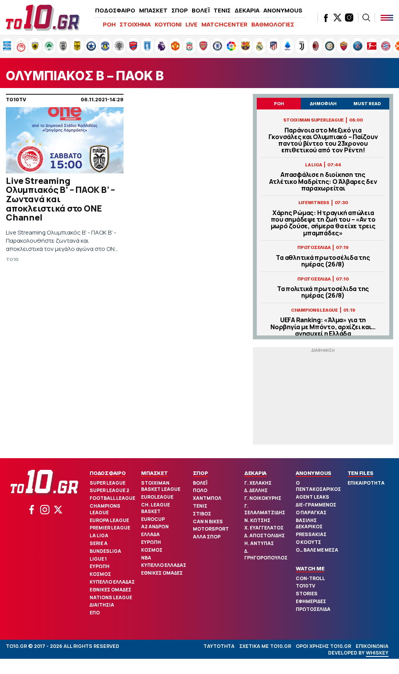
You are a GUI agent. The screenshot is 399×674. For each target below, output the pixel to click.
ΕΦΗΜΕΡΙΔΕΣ (311, 601)
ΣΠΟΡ (179, 10)
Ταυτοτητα (219, 646)
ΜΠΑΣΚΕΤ (153, 10)
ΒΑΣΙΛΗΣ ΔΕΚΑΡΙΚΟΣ (309, 523)
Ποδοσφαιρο (108, 473)
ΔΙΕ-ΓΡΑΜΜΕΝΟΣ (316, 504)
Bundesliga (105, 551)
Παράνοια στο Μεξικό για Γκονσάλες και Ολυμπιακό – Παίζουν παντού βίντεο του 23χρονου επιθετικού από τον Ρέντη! (323, 140)
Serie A (99, 543)
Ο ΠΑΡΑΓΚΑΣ (311, 512)
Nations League (111, 597)
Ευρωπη (99, 566)
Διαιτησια (102, 605)
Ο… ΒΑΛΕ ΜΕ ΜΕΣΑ (317, 550)
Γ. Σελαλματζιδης (264, 509)
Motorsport (211, 529)
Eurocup (153, 519)
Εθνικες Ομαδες (110, 589)
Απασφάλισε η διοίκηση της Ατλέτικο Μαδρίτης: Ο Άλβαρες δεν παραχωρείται (323, 181)
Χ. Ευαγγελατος (264, 527)
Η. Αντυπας (259, 543)
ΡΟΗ (109, 24)
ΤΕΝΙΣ (222, 10)
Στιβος (202, 513)
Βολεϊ (200, 483)
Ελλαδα (150, 534)
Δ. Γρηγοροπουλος (266, 554)
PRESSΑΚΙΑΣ (311, 534)
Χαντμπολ (207, 498)
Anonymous (313, 473)
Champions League (105, 509)
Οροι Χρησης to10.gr (323, 646)
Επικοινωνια (372, 646)
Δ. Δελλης (256, 490)
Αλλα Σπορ (207, 536)
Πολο (200, 490)
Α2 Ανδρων (155, 526)
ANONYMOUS (282, 10)
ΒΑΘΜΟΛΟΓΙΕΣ (272, 24)
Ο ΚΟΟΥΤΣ (308, 542)
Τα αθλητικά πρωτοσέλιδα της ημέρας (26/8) (323, 261)
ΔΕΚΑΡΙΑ (247, 10)
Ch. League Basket (155, 508)
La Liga (99, 535)
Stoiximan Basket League (160, 486)
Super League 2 (109, 490)
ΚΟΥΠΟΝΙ (168, 24)
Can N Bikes (208, 521)
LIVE (191, 24)
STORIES (307, 593)
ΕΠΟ (95, 612)
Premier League (110, 527)
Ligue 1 (98, 559)
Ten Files (360, 473)
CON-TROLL (310, 578)
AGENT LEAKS (312, 497)
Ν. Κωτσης (257, 520)
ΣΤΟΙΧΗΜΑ (135, 24)
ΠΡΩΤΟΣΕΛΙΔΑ (313, 609)
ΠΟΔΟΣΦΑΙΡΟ (115, 10)
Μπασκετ (154, 473)
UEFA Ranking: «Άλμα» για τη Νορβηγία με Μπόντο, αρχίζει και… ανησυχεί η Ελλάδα (323, 327)
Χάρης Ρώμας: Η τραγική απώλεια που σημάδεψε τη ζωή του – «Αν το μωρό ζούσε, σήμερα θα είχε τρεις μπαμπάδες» (323, 223)
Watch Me (310, 568)
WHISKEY (377, 652)
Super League (107, 483)
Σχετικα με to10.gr (265, 646)
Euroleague (157, 497)
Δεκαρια (255, 473)
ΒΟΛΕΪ (201, 10)
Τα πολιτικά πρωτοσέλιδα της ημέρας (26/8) (323, 292)
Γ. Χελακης (258, 483)
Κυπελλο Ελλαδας (112, 582)
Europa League (109, 520)
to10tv (305, 585)
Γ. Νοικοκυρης (262, 498)
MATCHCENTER (224, 24)
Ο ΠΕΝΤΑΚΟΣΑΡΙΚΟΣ (318, 486)
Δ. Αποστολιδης (264, 535)
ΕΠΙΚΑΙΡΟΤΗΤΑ (366, 483)
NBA (146, 557)
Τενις (200, 506)
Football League (112, 498)
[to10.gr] (43, 17)
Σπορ (200, 473)
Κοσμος (100, 574)
